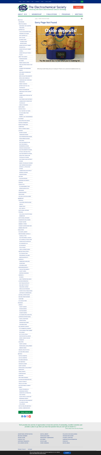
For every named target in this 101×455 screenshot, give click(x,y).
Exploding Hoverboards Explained (25, 73)
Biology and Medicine (24, 89)
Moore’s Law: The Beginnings (26, 116)
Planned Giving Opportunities (23, 42)
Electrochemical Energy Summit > (25, 386)
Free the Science (23, 23)
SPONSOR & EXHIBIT (23, 363)
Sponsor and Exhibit (24, 322)
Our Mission (21, 21)
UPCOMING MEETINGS (23, 359)
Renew (28, 1)
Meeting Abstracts (23, 257)
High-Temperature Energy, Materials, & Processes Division (25, 167)
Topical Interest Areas (24, 128)
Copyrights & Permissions (25, 292)
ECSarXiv (21, 277)
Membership (37, 14)
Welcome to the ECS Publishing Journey (24, 286)
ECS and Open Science (24, 351)
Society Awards (23, 306)
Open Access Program (24, 288)
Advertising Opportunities (25, 434)
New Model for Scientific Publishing (25, 26)
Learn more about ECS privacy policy (38, 453)
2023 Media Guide (23, 265)
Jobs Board (21, 190)
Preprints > (21, 275)
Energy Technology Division (26, 163)
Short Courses (23, 343)
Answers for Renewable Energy (25, 69)
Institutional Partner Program (24, 211)
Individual (21, 200)
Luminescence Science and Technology (25, 102)
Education (21, 341)
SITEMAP (30, 449)
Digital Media (22, 106)
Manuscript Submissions (47, 437)
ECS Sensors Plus (23, 243)
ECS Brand (21, 118)
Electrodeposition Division (25, 136)
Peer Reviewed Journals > (25, 233)
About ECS (22, 14)
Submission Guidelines (24, 261)
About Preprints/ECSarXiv (25, 279)
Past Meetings (22, 361)
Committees (21, 126)
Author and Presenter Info (25, 379)
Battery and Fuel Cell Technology (24, 86)
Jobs (32, 1)
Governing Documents (24, 180)
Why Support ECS (23, 35)
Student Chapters (68, 437)
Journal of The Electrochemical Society (25, 236)
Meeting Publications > (24, 251)
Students (37, 1)
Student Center (22, 221)
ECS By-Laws (43, 441)
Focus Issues (22, 247)
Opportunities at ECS (24, 188)
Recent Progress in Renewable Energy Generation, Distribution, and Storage (25, 392)
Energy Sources (23, 83)
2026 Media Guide (23, 324)
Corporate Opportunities (25, 316)
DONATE (78, 7)
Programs (66, 14)
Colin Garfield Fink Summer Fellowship (25, 331)
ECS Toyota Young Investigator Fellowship (25, 335)
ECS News (21, 60)
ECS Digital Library (23, 231)
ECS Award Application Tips (25, 314)
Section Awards (23, 310)
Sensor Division (23, 174)
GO (82, 1)
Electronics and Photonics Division (25, 160)
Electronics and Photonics (25, 99)
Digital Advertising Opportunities (23, 319)
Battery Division (23, 132)
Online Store (21, 437)
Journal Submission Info (24, 408)
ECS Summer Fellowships (25, 328)
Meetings (79, 14)
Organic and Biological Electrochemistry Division (25, 149)
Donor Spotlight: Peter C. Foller (25, 54)
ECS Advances (22, 245)
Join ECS (21, 204)
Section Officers (23, 178)
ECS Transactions (23, 253)
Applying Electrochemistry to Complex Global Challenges (25, 402)
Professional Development (25, 345)
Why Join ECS (22, 208)
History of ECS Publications (25, 290)
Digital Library (48, 1)
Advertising (22, 263)
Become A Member (22, 435)
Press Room (21, 194)
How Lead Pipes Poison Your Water (25, 65)
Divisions (21, 130)
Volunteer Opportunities (25, 202)
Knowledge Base (23, 58)
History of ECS (22, 108)
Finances (21, 182)
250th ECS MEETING (23, 355)
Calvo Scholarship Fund (25, 31)
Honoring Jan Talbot (24, 33)
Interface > (21, 259)
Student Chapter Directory (25, 225)
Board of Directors (23, 124)
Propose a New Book (24, 273)
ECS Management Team (24, 186)
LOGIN (20, 1)
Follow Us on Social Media (25, 196)
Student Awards (23, 312)
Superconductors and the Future (25, 96)
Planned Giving (22, 39)
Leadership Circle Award (24, 219)
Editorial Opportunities (24, 294)
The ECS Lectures (23, 383)
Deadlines (21, 375)
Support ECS (22, 29)
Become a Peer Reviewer (24, 296)
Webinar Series (22, 347)
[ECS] (42, 7)
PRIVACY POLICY (22, 449)
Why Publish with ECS (24, 283)
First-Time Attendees (23, 377)
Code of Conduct (23, 381)
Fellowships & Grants (24, 326)
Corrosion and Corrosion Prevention (25, 81)
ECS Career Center (23, 443)
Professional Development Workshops (25, 368)
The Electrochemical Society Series (24, 270)
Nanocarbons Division (24, 138)
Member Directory (23, 227)
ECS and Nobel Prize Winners (24, 113)
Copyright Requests (23, 441)
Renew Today (22, 206)
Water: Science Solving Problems (24, 339)
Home (36, 18)
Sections (21, 176)
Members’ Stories (23, 223)
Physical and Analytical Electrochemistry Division (25, 152)
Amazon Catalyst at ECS (24, 349)
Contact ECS (21, 184)
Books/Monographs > (23, 267)
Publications (51, 14)
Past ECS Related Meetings (25, 406)
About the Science (23, 56)
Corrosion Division (23, 134)
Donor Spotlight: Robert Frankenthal (25, 46)
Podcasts (65, 441)
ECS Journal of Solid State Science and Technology (25, 240)
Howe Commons (44, 443)
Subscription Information (70, 439)
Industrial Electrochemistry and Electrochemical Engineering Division (24, 143)
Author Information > (24, 281)
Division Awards (23, 308)
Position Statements (23, 122)
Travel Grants (22, 371)
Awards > (21, 304)
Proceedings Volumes (24, 255)
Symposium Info (22, 373)
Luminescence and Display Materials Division (25, 171)
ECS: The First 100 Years (24, 110)
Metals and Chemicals (24, 78)
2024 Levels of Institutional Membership (25, 215)
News (42, 1)
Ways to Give (22, 37)
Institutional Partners (24, 217)
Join (24, 1)
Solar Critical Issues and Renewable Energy (25, 397)
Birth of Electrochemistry (25, 76)
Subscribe (21, 298)
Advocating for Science (24, 120)
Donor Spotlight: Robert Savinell (25, 50)
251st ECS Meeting (23, 357)
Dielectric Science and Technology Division (24, 156)
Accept (67, 452)
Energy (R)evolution (24, 62)
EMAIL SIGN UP (25, 412)
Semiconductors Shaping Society (25, 92)
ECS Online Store (23, 300)
